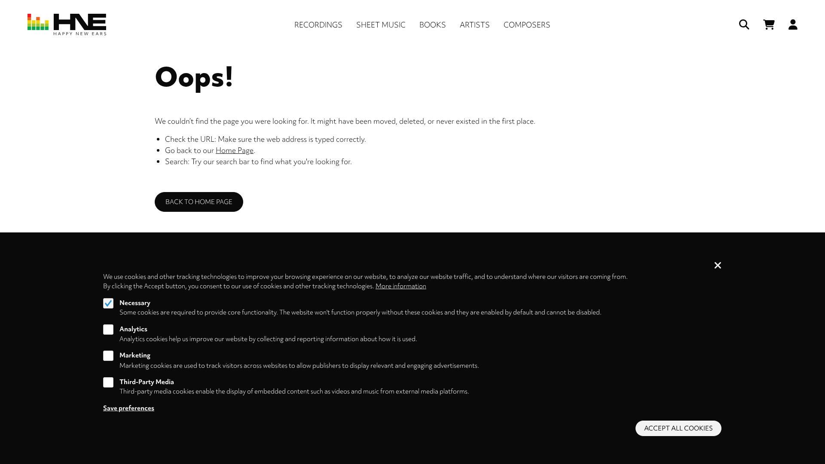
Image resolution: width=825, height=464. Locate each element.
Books (432, 25)
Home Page (235, 150)
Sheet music (381, 25)
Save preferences (128, 408)
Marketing (134, 355)
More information (401, 286)
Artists (475, 25)
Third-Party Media (146, 382)
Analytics (133, 329)
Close (718, 266)
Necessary (134, 303)
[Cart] (769, 25)
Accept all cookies (678, 428)
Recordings (318, 25)
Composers (527, 25)
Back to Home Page (198, 202)
